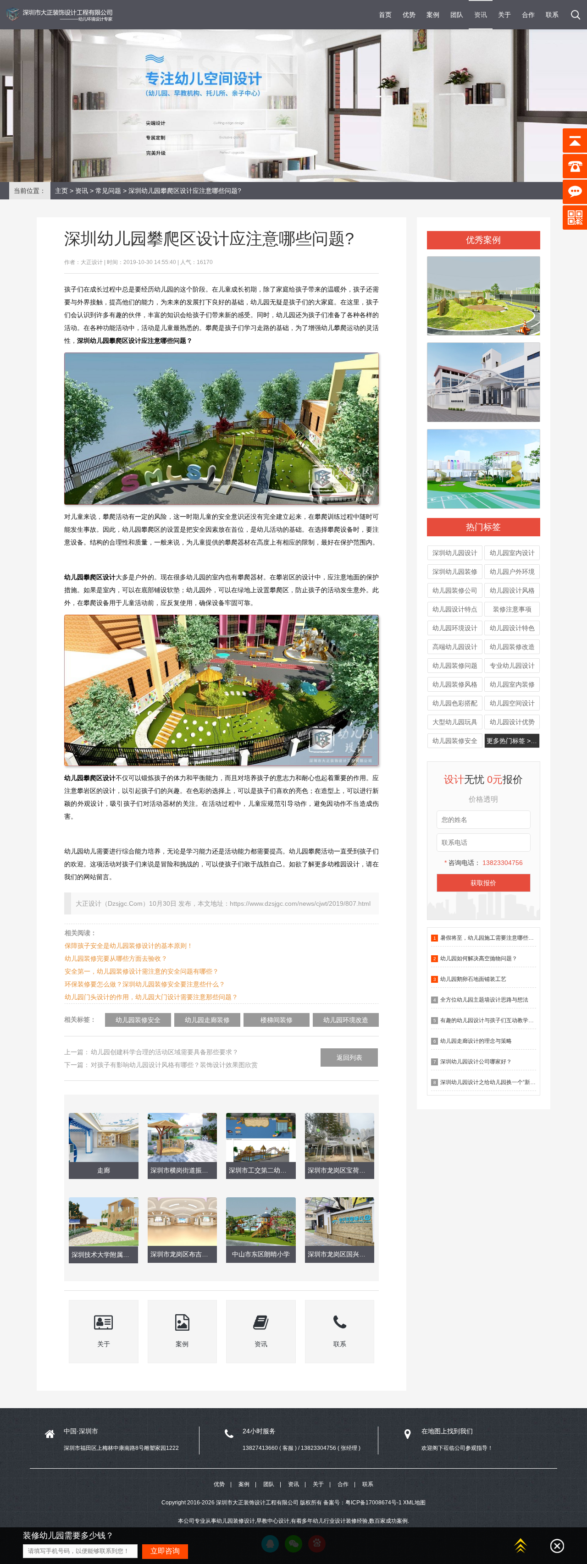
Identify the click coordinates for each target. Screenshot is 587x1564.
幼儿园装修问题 (454, 665)
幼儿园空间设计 (512, 703)
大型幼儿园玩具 (454, 722)
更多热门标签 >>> (512, 740)
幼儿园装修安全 (454, 740)
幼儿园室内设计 (512, 552)
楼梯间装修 (276, 1020)
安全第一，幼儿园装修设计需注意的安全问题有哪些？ (142, 971)
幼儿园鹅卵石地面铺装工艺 (473, 979)
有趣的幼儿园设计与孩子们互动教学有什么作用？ (500, 1020)
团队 (456, 14)
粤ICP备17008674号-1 (373, 1502)
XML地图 (414, 1502)
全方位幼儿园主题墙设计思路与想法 (484, 1000)
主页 (61, 190)
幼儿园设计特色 (512, 628)
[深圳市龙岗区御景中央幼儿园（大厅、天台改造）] (483, 292)
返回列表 (349, 1057)
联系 (552, 14)
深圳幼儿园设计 (454, 552)
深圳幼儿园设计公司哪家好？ (476, 1061)
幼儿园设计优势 (512, 722)
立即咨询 (165, 1551)
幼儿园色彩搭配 (454, 703)
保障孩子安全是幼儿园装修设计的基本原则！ (129, 945)
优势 (409, 14)
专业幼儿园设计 (512, 665)
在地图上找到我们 (447, 1431)
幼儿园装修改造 (512, 646)
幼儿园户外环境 (512, 571)
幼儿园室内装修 (512, 684)
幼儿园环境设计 (454, 628)
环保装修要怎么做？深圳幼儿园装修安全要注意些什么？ (145, 984)
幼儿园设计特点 (454, 609)
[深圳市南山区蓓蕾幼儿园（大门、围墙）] (483, 378)
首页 (385, 14)
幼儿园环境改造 (345, 1020)
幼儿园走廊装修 (207, 1020)
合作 (528, 14)
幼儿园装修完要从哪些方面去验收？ (116, 958)
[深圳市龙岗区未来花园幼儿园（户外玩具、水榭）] (483, 464)
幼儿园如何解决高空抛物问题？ (478, 958)
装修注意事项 (512, 609)
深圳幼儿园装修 (454, 571)
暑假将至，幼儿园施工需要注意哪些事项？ (492, 938)
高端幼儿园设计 (454, 646)
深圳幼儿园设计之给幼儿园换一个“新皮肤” (491, 1082)
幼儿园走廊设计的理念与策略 (476, 1041)
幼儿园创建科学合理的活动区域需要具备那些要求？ (164, 1052)
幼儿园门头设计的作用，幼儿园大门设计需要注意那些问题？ (151, 997)
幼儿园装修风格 (454, 684)
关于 (504, 14)
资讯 (480, 14)
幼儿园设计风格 (512, 590)
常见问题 (108, 190)
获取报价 (483, 883)
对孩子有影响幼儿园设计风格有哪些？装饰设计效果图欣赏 (174, 1064)
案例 (432, 14)
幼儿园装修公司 (454, 590)
